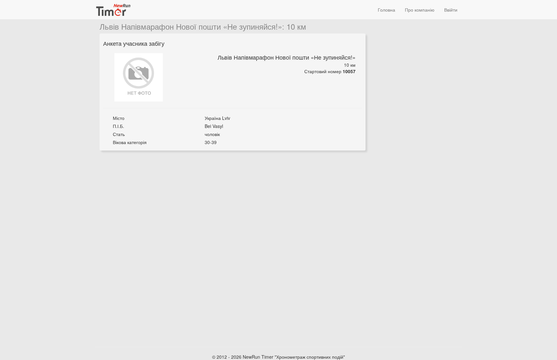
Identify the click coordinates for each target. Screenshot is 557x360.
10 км (296, 26)
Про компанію (420, 9)
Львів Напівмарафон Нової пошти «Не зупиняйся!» (191, 26)
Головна (386, 9)
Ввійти (450, 9)
